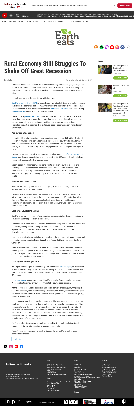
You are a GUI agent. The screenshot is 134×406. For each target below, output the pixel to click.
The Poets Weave (80, 383)
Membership (106, 366)
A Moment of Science (81, 376)
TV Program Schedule (54, 369)
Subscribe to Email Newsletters (57, 374)
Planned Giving (107, 376)
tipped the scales (19, 111)
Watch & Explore (16, 22)
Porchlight (77, 384)
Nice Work (77, 379)
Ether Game (78, 367)
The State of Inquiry (81, 386)
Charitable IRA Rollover (109, 371)
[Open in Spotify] (101, 47)
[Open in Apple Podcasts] (107, 47)
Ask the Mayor (51, 387)
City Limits (50, 388)
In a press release (19, 280)
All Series (77, 364)
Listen (28, 22)
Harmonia (77, 371)
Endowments (106, 374)
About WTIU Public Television (56, 367)
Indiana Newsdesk (53, 383)
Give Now (125, 5)
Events (43, 22)
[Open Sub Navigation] (55, 22)
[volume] (11, 15)
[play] (4, 15)
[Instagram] (117, 47)
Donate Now (106, 364)
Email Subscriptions (79, 22)
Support (62, 22)
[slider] (14, 15)
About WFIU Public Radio (55, 364)
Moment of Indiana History (83, 374)
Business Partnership (109, 367)
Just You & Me (79, 372)
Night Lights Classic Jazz (82, 381)
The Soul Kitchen (80, 388)
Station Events (52, 372)
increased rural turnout (60, 109)
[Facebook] (122, 47)
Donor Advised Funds (109, 372)
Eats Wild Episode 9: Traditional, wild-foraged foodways (120, 68)
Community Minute (53, 390)
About (4, 22)
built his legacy (66, 267)
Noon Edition (51, 385)
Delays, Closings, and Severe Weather (59, 382)
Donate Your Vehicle (108, 369)
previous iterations (32, 116)
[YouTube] (112, 47)
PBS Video (50, 371)
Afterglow (77, 366)
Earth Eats (17, 339)
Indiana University (26, 374)
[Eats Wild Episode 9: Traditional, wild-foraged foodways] (105, 69)
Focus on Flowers (80, 369)
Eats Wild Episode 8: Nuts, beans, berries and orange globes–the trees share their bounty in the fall (120, 108)
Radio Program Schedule (55, 366)
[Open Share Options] (128, 47)
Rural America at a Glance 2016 (24, 103)
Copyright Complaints (12, 376)
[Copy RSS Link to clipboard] (96, 47)
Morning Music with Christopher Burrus (87, 378)
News (35, 22)
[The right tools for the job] (105, 89)
